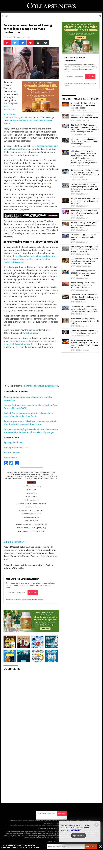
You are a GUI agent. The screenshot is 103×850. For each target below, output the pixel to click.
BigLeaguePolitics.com (14, 442)
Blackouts (22, 547)
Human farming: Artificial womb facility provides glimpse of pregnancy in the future (83, 285)
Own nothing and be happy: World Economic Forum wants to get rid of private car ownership (85, 249)
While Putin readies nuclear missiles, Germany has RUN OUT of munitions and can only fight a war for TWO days (84, 343)
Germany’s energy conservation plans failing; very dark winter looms (83, 237)
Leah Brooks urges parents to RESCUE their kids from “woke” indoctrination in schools (83, 273)
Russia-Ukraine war (12, 556)
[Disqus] (31, 704)
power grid (29, 553)
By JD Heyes (83, 110)
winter (6, 559)
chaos (31, 547)
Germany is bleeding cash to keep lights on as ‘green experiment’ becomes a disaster (84, 105)
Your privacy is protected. (14, 599)
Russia (51, 553)
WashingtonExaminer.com (16, 447)
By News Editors (84, 120)
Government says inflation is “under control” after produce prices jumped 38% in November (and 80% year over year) (85, 173)
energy (7, 550)
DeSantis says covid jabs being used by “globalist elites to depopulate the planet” (85, 201)
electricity (48, 547)
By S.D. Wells (83, 134)
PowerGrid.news (29, 333)
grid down (50, 550)
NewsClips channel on (34, 386)
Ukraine (26, 556)
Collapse (39, 547)
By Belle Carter (84, 278)
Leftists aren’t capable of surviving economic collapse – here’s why (84, 332)
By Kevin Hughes (84, 254)
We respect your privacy (38, 825)
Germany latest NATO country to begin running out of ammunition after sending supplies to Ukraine (84, 309)
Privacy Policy (51, 841)
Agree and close (78, 836)
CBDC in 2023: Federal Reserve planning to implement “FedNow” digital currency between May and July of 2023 (84, 187)
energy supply (38, 550)
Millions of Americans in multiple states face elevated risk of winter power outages (84, 141)
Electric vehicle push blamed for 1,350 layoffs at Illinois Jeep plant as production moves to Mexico (84, 297)
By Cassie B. (83, 302)
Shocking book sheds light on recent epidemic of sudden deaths (84, 116)
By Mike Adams (84, 165)
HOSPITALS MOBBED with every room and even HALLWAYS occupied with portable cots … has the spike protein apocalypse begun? (85, 128)
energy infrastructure (21, 550)
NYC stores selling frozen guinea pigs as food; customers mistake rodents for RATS (84, 225)
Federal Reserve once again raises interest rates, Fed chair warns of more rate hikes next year (84, 261)
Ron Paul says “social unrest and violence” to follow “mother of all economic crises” (84, 213)
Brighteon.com (51, 386)
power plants (41, 553)
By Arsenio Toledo (85, 146)
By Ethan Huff (83, 180)
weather (54, 556)
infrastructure (10, 553)
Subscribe (91, 846)
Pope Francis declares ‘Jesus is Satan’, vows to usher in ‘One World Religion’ (85, 321)
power (20, 553)
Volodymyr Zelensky (40, 556)
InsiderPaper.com (12, 452)
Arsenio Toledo (23, 37)
